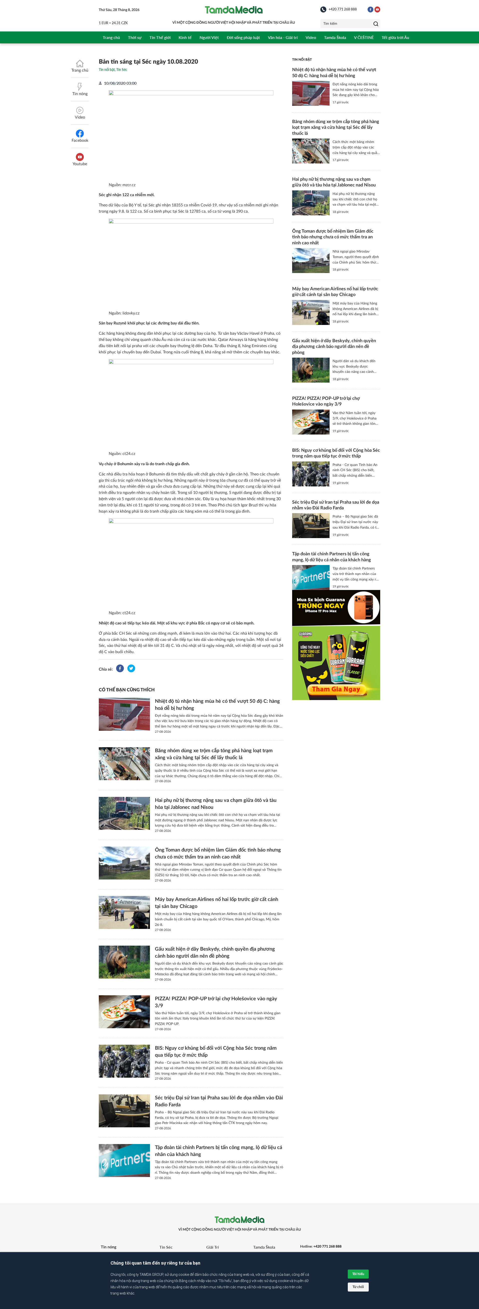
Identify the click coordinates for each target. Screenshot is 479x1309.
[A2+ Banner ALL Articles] (336, 645)
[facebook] (120, 669)
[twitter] (131, 669)
